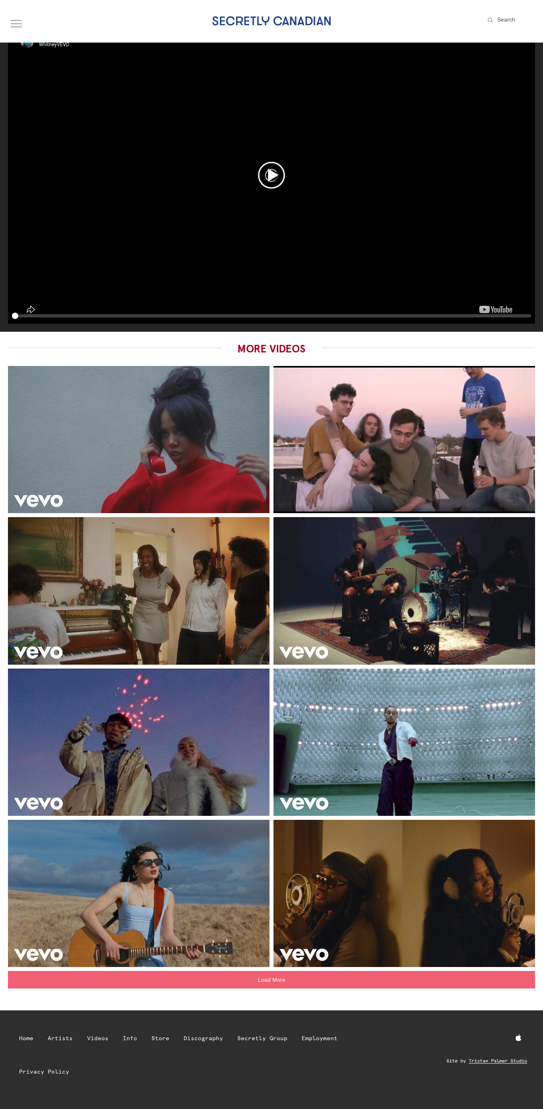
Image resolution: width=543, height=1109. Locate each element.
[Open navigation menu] (16, 22)
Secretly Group (262, 1038)
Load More (271, 980)
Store (160, 1038)
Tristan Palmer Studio (498, 1061)
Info (130, 1038)
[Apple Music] (518, 1038)
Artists (60, 1038)
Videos (98, 1038)
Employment (319, 1038)
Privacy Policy (44, 1071)
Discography (203, 1038)
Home (26, 1038)
